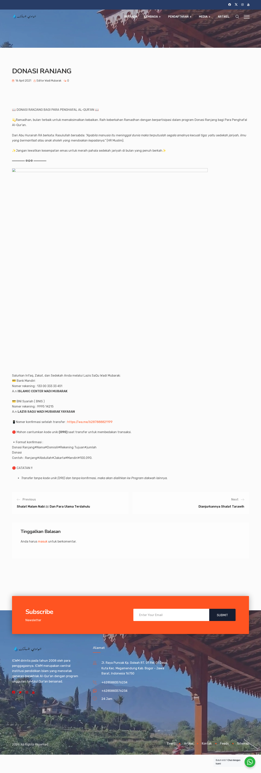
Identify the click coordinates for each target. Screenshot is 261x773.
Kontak (207, 743)
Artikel (223, 16)
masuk (42, 541)
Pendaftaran (178, 16)
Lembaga (151, 16)
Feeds (224, 743)
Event (171, 743)
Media (203, 16)
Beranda (130, 16)
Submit (222, 615)
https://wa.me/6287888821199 (90, 422)
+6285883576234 (114, 682)
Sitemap (243, 743)
